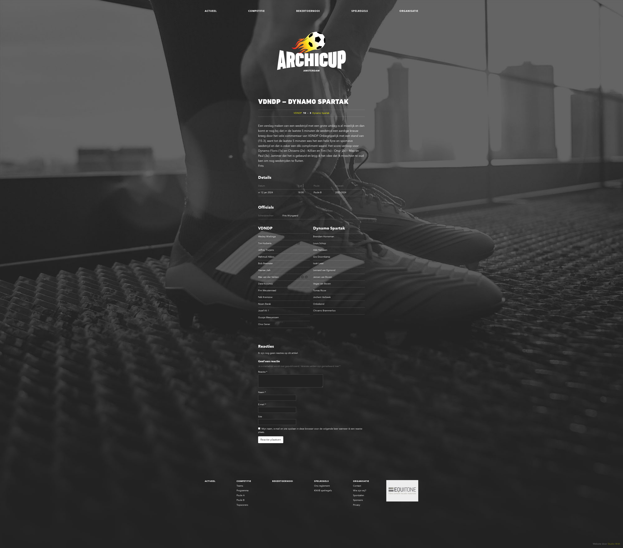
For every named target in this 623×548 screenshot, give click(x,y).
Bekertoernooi (308, 11)
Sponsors (358, 500)
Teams (240, 486)
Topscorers (242, 505)
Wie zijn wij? (359, 490)
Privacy (356, 505)
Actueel (211, 11)
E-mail (262, 404)
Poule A (241, 495)
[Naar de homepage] (311, 50)
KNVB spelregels (323, 490)
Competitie (256, 11)
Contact (357, 486)
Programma (242, 490)
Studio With (614, 544)
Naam (262, 392)
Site (260, 417)
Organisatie (408, 11)
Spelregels (359, 11)
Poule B (240, 500)
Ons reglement (322, 486)
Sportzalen (358, 495)
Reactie (262, 372)
